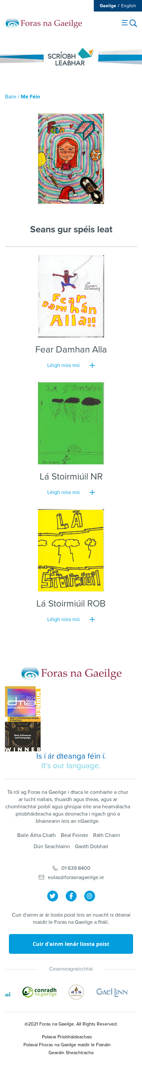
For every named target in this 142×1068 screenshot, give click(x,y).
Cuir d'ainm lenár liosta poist (71, 944)
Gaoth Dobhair (91, 846)
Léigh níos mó (63, 365)
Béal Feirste (74, 835)
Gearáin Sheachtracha (71, 1052)
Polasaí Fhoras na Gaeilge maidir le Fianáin (67, 1045)
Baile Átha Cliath (36, 835)
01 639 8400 (75, 868)
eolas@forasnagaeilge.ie (76, 877)
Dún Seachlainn (52, 846)
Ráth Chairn (106, 835)
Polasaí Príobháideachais (67, 1037)
